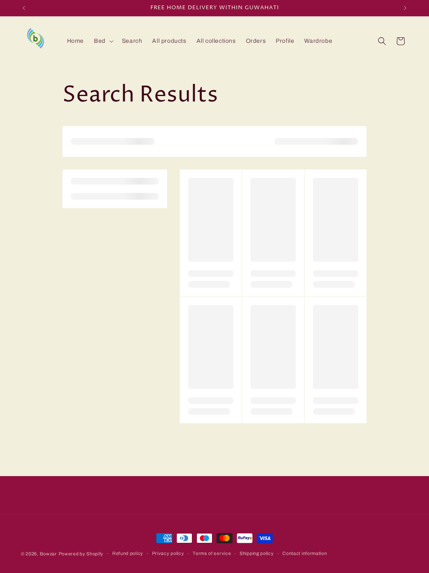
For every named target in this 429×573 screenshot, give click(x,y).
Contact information (304, 553)
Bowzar (48, 553)
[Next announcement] (405, 8)
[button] (103, 41)
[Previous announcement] (24, 8)
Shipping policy (257, 553)
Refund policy (127, 553)
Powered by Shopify (81, 553)
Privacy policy (168, 553)
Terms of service (212, 553)
